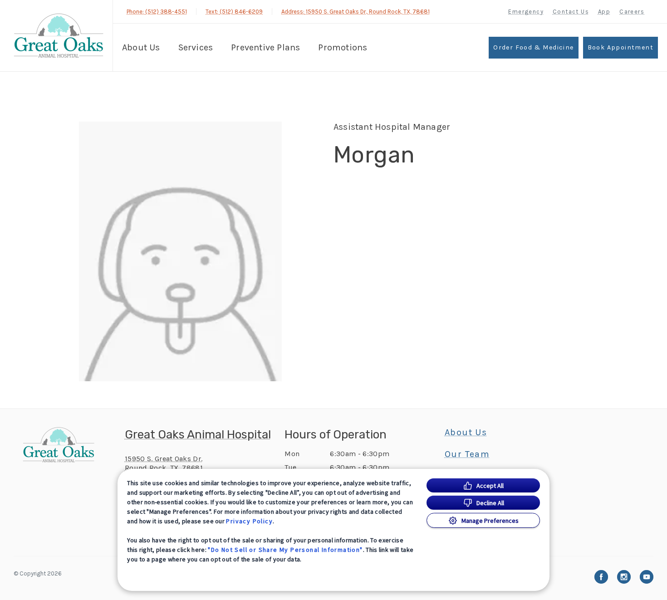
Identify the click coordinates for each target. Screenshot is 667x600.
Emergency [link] (526, 11)
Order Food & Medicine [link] (533, 47)
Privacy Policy (249, 521)
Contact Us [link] (571, 11)
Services (195, 47)
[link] (58, 35)
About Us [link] (466, 432)
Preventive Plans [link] (265, 47)
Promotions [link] (342, 47)
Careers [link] (631, 11)
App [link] (604, 11)
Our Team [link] (467, 454)
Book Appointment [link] (620, 47)
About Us (141, 47)
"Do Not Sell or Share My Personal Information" (285, 550)
